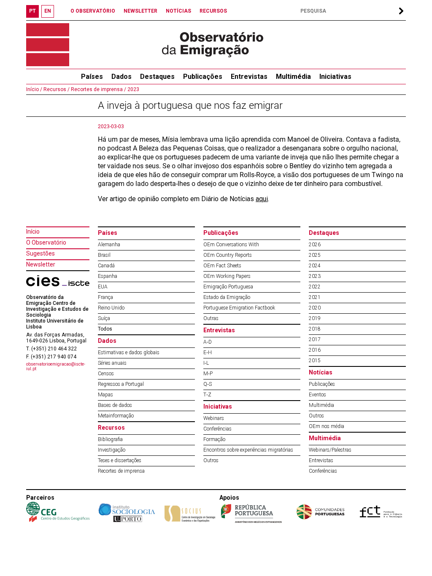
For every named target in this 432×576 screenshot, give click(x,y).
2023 (132, 89)
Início (33, 231)
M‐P (208, 374)
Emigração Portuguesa (228, 287)
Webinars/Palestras (330, 450)
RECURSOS (213, 11)
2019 (315, 318)
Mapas (105, 395)
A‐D (207, 342)
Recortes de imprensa (121, 471)
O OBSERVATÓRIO (92, 11)
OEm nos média (326, 426)
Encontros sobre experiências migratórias (248, 450)
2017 (315, 339)
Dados (121, 77)
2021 (315, 297)
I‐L (206, 363)
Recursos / (56, 89)
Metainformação (116, 416)
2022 (315, 287)
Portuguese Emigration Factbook (239, 308)
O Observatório (46, 242)
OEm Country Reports (227, 255)
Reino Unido (111, 308)
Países (107, 232)
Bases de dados (115, 405)
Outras (211, 318)
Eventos (317, 395)
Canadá (106, 266)
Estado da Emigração (226, 297)
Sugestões (40, 253)
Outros (211, 460)
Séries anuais (112, 363)
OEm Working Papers (227, 276)
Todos (105, 329)
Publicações (202, 77)
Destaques (157, 77)
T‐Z (207, 395)
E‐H (207, 352)
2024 (315, 266)
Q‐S (207, 384)
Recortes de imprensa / (98, 89)
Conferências (217, 429)
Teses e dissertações (119, 460)
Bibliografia (110, 439)
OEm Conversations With (231, 245)
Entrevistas (249, 77)
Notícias (320, 372)
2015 (315, 360)
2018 (315, 329)
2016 (315, 350)
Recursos (111, 427)
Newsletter (40, 264)
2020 (315, 308)
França (105, 297)
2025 (315, 255)
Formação (214, 439)
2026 (315, 245)
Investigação (111, 450)
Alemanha (109, 245)
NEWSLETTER (140, 11)
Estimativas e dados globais (128, 352)
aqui (262, 199)
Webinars (213, 418)
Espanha (107, 276)
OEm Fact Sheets (222, 266)
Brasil (104, 255)
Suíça (104, 318)
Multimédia (293, 77)
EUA (103, 287)
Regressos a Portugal (121, 384)
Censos (106, 374)
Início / (34, 89)
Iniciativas (335, 77)
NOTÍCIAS (178, 11)
